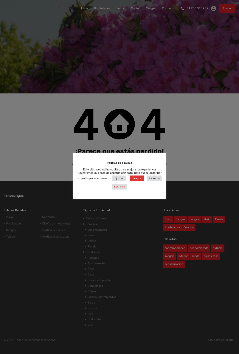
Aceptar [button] (137, 178)
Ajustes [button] (119, 178)
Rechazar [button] (154, 178)
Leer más (119, 186)
